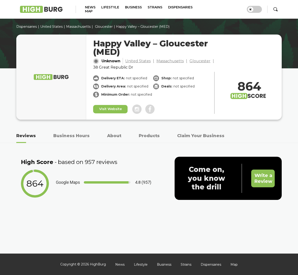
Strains (155, 7)
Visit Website (110, 109)
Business (133, 7)
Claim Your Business (200, 135)
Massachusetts (78, 26)
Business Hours (71, 135)
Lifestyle (110, 7)
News (90, 7)
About (114, 135)
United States (138, 61)
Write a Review (263, 178)
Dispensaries (180, 7)
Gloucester (104, 26)
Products (149, 135)
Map (89, 11)
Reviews (26, 135)
